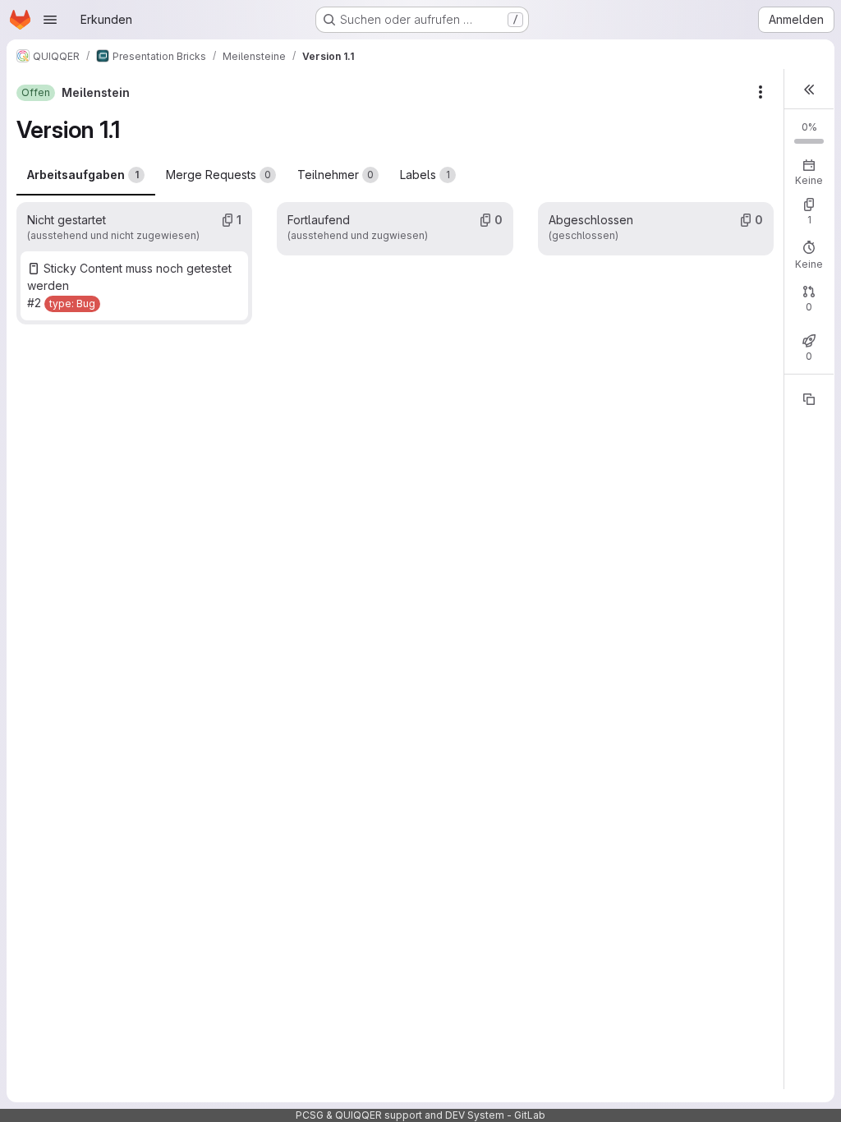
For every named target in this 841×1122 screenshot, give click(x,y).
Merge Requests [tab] (218, 175)
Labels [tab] (425, 175)
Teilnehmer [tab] (335, 175)
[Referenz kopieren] (809, 399)
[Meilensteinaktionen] (760, 92)
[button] (809, 89)
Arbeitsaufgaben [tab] (83, 175)
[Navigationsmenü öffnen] (50, 20)
